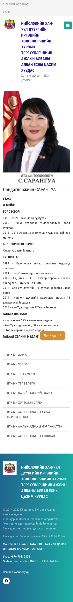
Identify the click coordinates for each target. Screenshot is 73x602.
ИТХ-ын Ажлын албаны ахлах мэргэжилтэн (29, 414)
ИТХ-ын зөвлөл (18, 364)
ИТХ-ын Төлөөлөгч (21, 383)
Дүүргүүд (52, 335)
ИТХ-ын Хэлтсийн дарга (24, 402)
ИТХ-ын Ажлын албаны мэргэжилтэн (34, 426)
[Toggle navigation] (68, 25)
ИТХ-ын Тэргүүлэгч (21, 374)
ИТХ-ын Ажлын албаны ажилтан (31, 436)
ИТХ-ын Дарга (17, 355)
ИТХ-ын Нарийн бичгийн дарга (30, 393)
